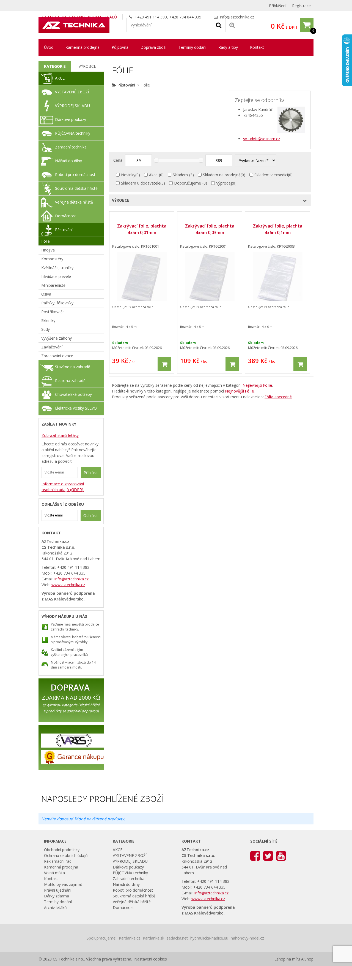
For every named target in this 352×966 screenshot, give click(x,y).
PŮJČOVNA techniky (72, 133)
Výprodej (224, 183)
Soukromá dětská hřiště (76, 188)
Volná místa (54, 872)
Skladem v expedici (271, 174)
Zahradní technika (71, 147)
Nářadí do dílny (68, 160)
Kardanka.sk (153, 938)
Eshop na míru (287, 959)
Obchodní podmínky (61, 849)
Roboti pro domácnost (75, 174)
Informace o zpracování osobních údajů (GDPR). (63, 486)
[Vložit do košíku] (164, 364)
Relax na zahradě (70, 380)
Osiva (46, 294)
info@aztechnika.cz (237, 17)
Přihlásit (91, 472)
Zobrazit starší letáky (60, 435)
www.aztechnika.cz (68, 584)
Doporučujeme (187, 183)
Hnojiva (48, 250)
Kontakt (257, 47)
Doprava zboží (153, 47)
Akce (153, 174)
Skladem (180, 174)
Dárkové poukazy (70, 119)
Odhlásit (90, 515)
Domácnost (65, 215)
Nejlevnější (257, 385)
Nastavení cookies (150, 959)
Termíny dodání (192, 47)
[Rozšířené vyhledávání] (232, 24)
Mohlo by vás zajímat (63, 884)
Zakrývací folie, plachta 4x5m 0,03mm (209, 229)
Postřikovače (53, 311)
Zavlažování (51, 347)
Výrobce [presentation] (87, 66)
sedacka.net (177, 938)
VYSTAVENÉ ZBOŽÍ (72, 91)
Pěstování (126, 85)
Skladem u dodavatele (140, 183)
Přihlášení (277, 5)
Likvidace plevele (56, 276)
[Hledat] (218, 24)
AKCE (60, 78)
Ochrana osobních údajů (66, 855)
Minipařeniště (53, 285)
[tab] (54, 66)
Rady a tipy (228, 47)
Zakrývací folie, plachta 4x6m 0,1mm (277, 229)
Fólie (45, 241)
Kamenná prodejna (82, 47)
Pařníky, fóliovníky (57, 302)
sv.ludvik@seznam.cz (261, 138)
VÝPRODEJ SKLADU (72, 105)
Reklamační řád (58, 861)
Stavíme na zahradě (72, 366)
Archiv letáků (55, 907)
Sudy (45, 329)
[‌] (255, 855)
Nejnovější (239, 391)
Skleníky (48, 320)
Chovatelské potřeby (73, 394)
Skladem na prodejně (222, 174)
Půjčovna (120, 47)
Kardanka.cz (129, 938)
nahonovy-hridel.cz (247, 938)
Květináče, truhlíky (57, 267)
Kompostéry (52, 258)
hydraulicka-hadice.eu (209, 938)
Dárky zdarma (56, 896)
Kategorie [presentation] (55, 66)
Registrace (301, 5)
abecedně (278, 396)
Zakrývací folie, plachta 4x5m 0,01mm (141, 229)
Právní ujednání (57, 890)
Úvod (48, 47)
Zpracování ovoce (57, 355)
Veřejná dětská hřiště (74, 202)
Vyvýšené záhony (56, 338)
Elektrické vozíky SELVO (76, 408)
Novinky (128, 174)
